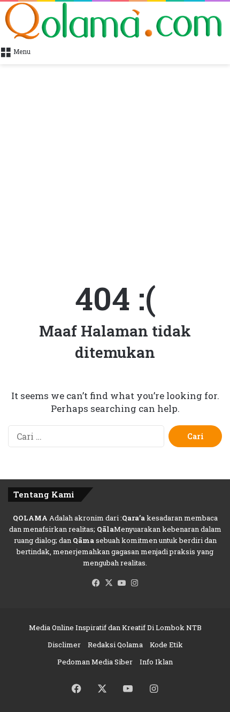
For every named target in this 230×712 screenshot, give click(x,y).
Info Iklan (156, 662)
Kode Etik (166, 644)
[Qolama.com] (115, 21)
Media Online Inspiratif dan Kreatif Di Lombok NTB (115, 627)
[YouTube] (121, 583)
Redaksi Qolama (115, 644)
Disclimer (64, 644)
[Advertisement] (115, 165)
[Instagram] (134, 583)
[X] (108, 583)
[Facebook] (95, 583)
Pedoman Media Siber (95, 662)
